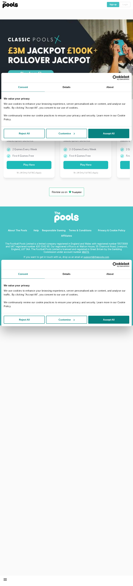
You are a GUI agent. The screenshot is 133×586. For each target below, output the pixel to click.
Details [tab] (67, 274)
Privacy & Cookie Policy (111, 230)
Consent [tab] (23, 274)
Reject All (24, 319)
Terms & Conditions (80, 230)
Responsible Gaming (54, 230)
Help (36, 230)
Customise (65, 319)
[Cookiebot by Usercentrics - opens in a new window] (115, 264)
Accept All (109, 319)
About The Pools (17, 230)
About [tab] (110, 274)
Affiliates (66, 235)
